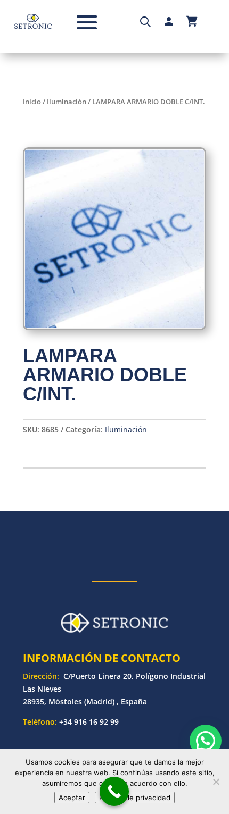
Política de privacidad (134, 797)
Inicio (32, 101)
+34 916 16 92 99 (89, 722)
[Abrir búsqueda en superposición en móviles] (145, 21)
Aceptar (72, 797)
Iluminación (66, 101)
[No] (215, 781)
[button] (206, 741)
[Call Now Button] (114, 791)
